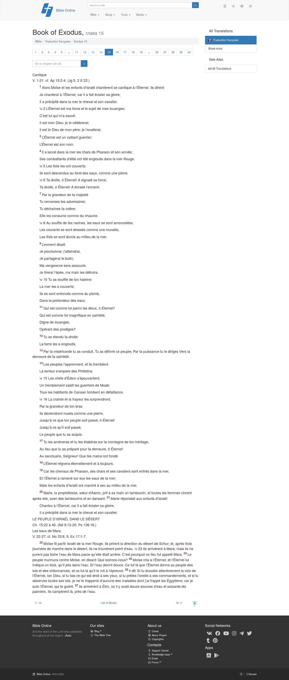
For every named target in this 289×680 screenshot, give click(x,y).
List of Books (109, 603)
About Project (159, 635)
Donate (252, 674)
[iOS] (209, 655)
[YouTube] (226, 633)
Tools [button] (124, 15)
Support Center (160, 650)
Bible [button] (93, 15)
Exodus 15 (80, 41)
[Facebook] (217, 633)
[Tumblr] (208, 640)
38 (173, 52)
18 (133, 52)
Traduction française (57, 41)
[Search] (195, 5)
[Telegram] (241, 633)
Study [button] (109, 15)
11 (76, 52)
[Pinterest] (215, 640)
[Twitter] (249, 633)
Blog (98, 631)
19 (141, 52)
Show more (215, 48)
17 (125, 52)
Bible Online (65, 10)
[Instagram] (234, 633)
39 (181, 52)
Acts (68, 635)
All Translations (221, 68)
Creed (155, 631)
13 (92, 52)
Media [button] (140, 15)
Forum (156, 662)
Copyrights (158, 639)
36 (156, 52)
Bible (38, 41)
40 (189, 52)
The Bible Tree (102, 635)
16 (117, 52)
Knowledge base (162, 654)
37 (165, 52)
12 (84, 52)
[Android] (216, 655)
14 (100, 52)
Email (155, 658)
